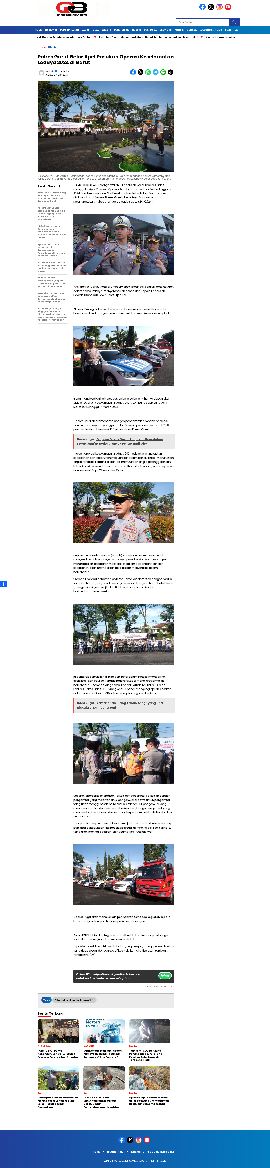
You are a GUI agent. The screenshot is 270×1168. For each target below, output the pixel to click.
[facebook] (203, 9)
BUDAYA (192, 29)
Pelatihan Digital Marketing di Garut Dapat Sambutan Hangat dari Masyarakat (78, 37)
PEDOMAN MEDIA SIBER (160, 1151)
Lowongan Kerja (211, 29)
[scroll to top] (259, 1162)
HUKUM (136, 29)
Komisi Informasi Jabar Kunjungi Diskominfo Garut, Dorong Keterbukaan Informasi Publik (192, 37)
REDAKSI (135, 1151)
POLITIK (179, 29)
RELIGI (228, 29)
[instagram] (220, 9)
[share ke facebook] (134, 74)
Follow (165, 975)
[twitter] (211, 9)
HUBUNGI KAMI (115, 1151)
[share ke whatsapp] (149, 74)
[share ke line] (164, 74)
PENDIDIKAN (121, 29)
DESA (96, 29)
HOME (38, 29)
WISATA (106, 29)
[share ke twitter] (141, 74)
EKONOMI (166, 29)
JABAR (86, 29)
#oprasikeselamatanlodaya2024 (74, 1000)
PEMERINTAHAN (69, 29)
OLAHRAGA (150, 29)
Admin (50, 71)
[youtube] (228, 9)
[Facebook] (3, 584)
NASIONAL (51, 29)
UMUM (52, 47)
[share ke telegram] (156, 74)
